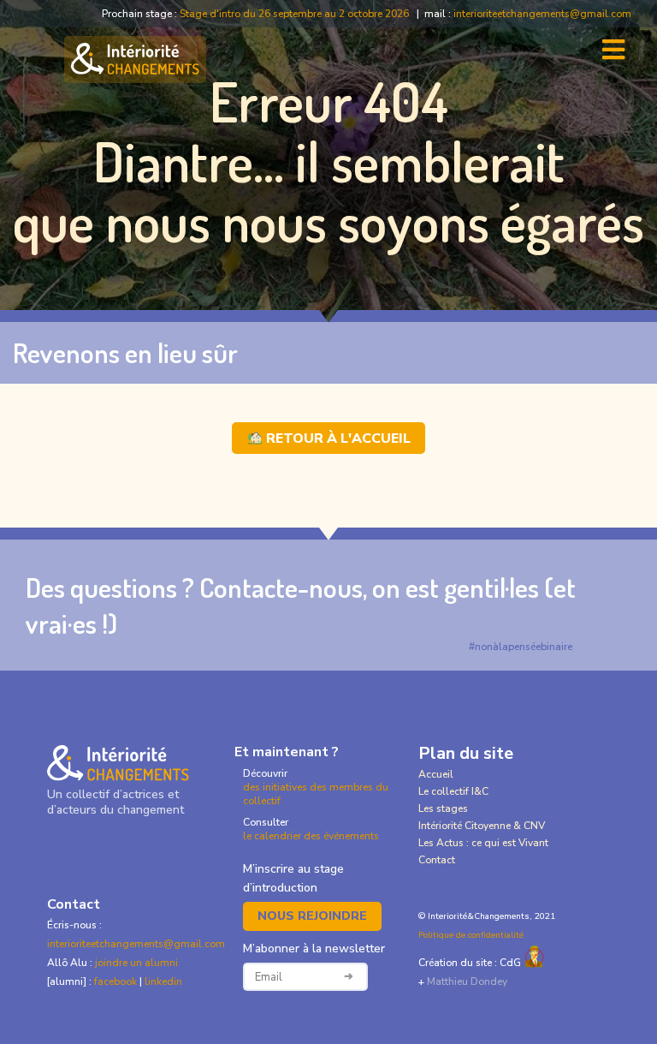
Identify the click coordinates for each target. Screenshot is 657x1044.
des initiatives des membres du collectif (315, 794)
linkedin (163, 981)
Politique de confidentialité (471, 935)
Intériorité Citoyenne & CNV (481, 825)
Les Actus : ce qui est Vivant (483, 843)
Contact (436, 860)
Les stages (443, 808)
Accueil (435, 774)
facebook (116, 981)
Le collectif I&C (453, 791)
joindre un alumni (136, 962)
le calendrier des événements (311, 836)
